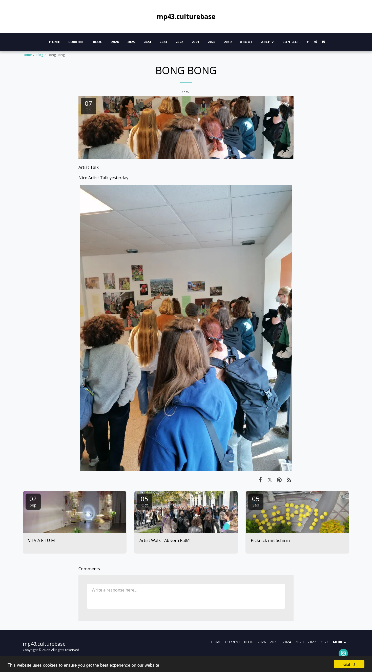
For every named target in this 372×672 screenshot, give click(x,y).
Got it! (349, 664)
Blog (39, 54)
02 (33, 500)
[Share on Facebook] (260, 479)
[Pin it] (279, 479)
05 (144, 500)
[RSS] (289, 479)
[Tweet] (270, 479)
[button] (307, 42)
